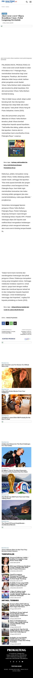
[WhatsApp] (11, 323)
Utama (7, 6)
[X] (7, 323)
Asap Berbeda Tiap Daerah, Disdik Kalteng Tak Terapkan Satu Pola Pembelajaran (19, 630)
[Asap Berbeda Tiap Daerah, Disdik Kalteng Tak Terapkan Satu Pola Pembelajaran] (5, 632)
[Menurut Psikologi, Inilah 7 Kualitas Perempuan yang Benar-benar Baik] (5, 561)
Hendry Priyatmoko (11, 317)
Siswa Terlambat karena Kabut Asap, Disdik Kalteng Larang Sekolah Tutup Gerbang (19, 623)
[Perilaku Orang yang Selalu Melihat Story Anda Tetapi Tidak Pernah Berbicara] (5, 586)
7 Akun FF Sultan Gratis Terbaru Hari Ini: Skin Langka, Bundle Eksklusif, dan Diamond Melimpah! (20, 594)
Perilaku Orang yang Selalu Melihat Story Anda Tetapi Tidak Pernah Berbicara (19, 584)
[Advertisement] (16, 251)
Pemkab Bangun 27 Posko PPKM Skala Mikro (8, 332)
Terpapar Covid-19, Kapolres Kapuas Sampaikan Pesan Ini (25, 333)
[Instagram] (13, 662)
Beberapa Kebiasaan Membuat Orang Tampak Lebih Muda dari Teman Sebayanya (20, 567)
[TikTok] (16, 662)
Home (3, 6)
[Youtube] (22, 662)
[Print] (15, 323)
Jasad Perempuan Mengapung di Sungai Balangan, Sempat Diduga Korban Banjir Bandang (18, 577)
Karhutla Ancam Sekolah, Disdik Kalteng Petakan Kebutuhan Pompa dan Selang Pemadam (20, 640)
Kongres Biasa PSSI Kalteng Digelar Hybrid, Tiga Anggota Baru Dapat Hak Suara (20, 605)
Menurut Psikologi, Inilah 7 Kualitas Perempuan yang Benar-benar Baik (19, 559)
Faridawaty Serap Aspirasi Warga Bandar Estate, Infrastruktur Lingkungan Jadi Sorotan (19, 615)
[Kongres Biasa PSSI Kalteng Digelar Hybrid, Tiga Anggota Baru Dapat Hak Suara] (5, 607)
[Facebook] (3, 323)
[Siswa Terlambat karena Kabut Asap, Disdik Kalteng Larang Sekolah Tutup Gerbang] (5, 624)
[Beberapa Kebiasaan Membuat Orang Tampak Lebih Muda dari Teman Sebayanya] (5, 569)
